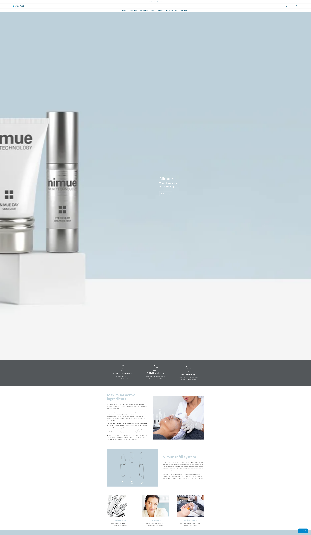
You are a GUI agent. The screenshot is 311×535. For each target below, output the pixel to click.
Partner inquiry (165, 193)
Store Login (291, 6)
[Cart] (297, 6)
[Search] (286, 6)
